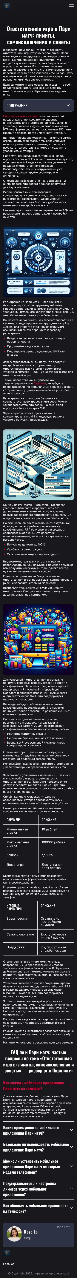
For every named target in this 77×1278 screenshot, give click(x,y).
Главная (8, 1264)
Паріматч (39, 383)
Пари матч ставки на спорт (21, 116)
